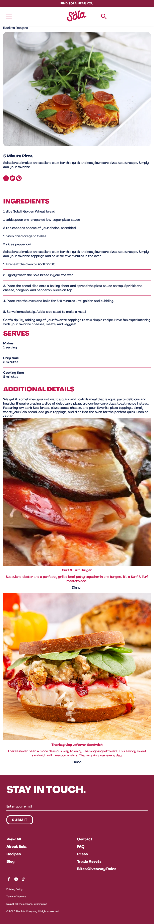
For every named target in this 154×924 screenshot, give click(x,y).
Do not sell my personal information (26, 904)
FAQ (81, 846)
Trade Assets (89, 861)
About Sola (16, 846)
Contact (84, 839)
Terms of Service (16, 896)
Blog (10, 861)
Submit (19, 820)
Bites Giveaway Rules (96, 868)
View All (13, 839)
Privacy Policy (14, 889)
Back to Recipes (15, 28)
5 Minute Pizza (18, 156)
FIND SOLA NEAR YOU (77, 3)
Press (82, 854)
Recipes (13, 854)
